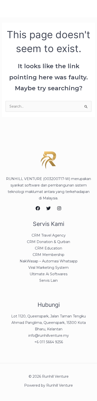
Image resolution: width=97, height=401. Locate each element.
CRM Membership (48, 254)
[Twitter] (48, 208)
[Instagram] (59, 208)
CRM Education (48, 248)
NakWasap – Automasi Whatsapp (49, 261)
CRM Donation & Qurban (48, 242)
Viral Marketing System (48, 267)
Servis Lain (48, 280)
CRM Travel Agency (49, 235)
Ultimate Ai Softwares (48, 274)
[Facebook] (38, 208)
